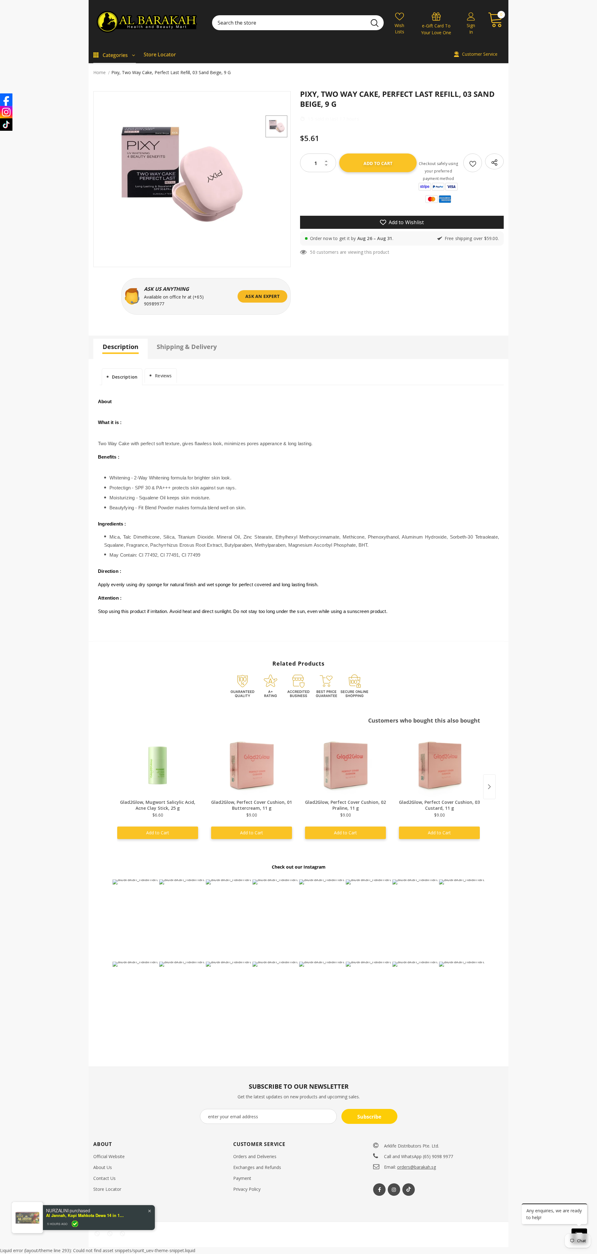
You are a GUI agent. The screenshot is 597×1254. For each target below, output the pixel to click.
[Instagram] (394, 1189)
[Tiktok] (408, 1189)
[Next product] (489, 786)
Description (124, 377)
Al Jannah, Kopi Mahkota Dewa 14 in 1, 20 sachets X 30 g (85, 1215)
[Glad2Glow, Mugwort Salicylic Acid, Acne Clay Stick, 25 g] (157, 765)
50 (312, 252)
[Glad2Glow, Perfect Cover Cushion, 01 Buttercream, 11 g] (251, 765)
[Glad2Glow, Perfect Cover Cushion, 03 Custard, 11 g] (439, 765)
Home (99, 72)
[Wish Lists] (472, 162)
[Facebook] (379, 1189)
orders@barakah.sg (416, 1167)
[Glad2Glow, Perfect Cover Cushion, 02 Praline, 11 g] (345, 765)
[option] (178, 176)
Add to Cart (157, 833)
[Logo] (148, 23)
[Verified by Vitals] (75, 1224)
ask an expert (262, 296)
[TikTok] (6, 124)
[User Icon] (471, 16)
